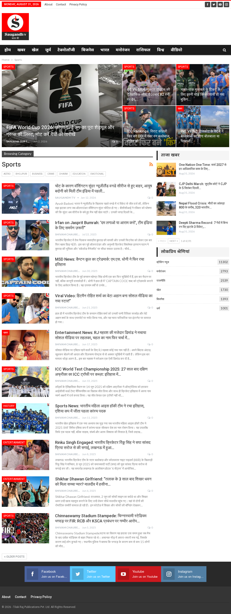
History (8, 406)
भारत (104, 50)
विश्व (160, 50)
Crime (50, 174)
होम (8, 50)
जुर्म (48, 50)
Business (37, 174)
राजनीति (161, 280)
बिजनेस (87, 50)
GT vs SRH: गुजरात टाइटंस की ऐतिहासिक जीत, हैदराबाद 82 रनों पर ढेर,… (148, 94)
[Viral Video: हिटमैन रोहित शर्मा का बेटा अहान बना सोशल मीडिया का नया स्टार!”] (25, 308)
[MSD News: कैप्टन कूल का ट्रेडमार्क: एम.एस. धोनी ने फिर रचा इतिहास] (25, 272)
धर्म (158, 308)
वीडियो (176, 50)
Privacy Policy (78, 4)
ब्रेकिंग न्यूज (163, 262)
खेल (35, 50)
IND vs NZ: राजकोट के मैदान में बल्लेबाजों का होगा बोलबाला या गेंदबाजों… (202, 136)
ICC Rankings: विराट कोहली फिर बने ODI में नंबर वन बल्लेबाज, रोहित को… (148, 136)
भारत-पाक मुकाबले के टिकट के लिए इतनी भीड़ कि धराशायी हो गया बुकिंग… (202, 94)
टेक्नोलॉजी (66, 50)
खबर (21, 50)
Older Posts (15, 556)
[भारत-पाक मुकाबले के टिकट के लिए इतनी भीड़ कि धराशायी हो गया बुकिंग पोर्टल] (203, 85)
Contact (61, 4)
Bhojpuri (21, 174)
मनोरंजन (123, 50)
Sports (8, 66)
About (48, 4)
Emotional (97, 174)
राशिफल (143, 50)
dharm (63, 174)
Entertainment (14, 442)
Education (79, 174)
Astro (7, 174)
